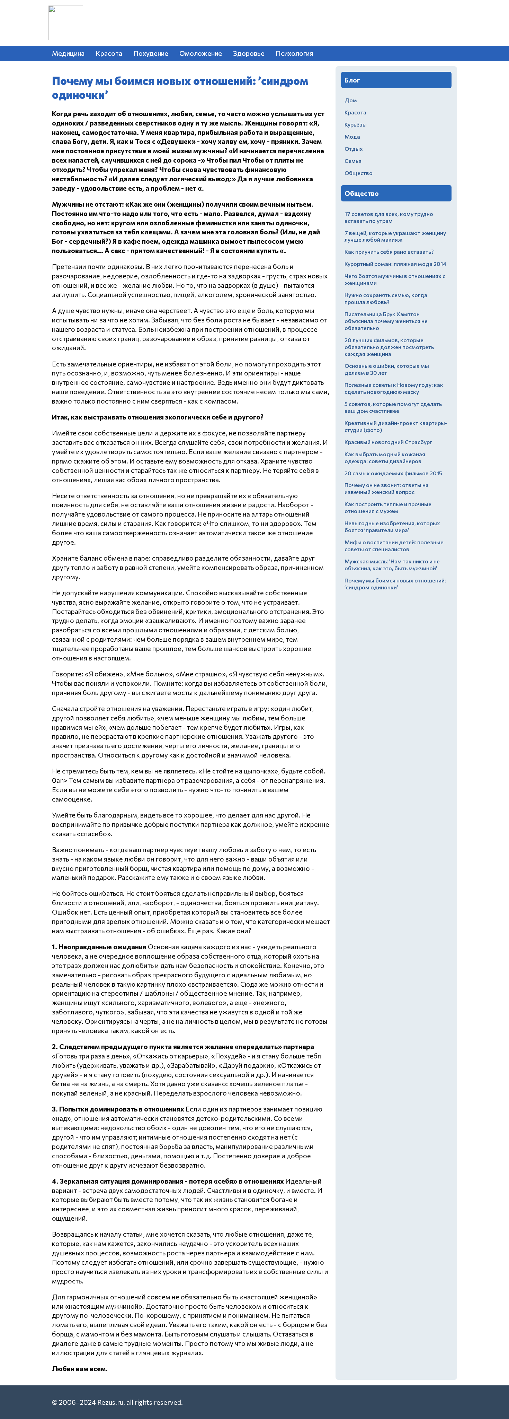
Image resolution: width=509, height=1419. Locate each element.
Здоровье (249, 53)
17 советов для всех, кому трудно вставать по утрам (389, 217)
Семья (353, 160)
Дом (351, 100)
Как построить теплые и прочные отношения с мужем (388, 507)
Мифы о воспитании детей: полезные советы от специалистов (394, 545)
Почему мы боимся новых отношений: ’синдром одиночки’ (395, 583)
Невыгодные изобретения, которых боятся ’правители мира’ (392, 526)
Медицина (68, 53)
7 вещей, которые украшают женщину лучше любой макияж (395, 236)
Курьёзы (356, 124)
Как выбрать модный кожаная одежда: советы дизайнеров (385, 457)
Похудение (150, 53)
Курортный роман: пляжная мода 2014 (395, 263)
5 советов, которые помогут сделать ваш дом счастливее (393, 407)
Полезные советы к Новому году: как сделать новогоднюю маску (394, 388)
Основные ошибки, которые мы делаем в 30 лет (387, 369)
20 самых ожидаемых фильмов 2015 (393, 473)
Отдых (354, 148)
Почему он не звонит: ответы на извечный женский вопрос (387, 488)
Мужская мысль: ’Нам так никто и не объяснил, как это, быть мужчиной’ (392, 564)
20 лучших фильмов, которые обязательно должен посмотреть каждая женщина (389, 347)
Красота (109, 53)
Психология (294, 53)
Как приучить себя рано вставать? (389, 251)
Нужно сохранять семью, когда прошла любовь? (386, 298)
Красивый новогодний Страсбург (388, 442)
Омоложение (200, 53)
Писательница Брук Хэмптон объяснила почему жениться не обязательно (386, 321)
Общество (359, 173)
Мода (352, 136)
